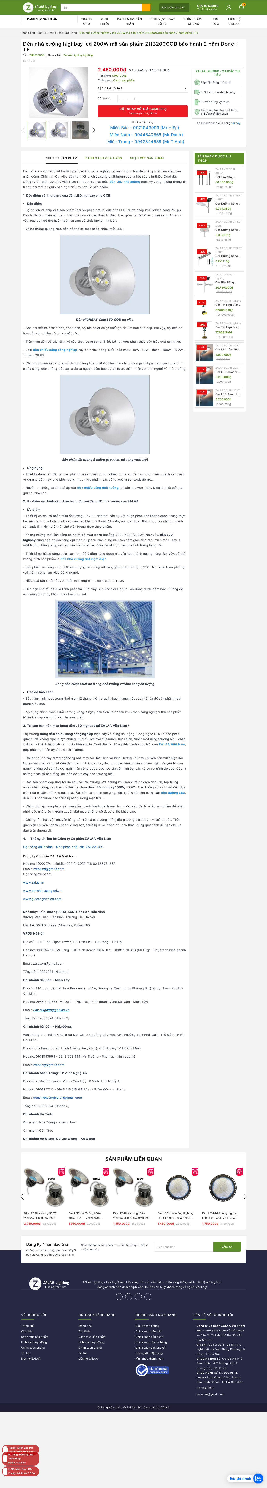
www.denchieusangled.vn (42, 891)
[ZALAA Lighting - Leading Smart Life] (40, 7)
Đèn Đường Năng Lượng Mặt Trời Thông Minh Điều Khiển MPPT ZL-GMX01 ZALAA (226, 203)
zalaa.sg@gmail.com (49, 1065)
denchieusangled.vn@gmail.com (57, 1097)
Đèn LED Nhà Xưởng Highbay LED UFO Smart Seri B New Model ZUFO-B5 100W (175, 1218)
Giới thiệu (104, 21)
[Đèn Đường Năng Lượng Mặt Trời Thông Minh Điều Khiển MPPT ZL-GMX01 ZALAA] (204, 204)
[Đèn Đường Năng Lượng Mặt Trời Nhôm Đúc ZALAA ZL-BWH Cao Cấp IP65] (204, 231)
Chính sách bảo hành (149, 1336)
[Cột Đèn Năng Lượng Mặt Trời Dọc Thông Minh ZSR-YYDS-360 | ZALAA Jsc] (204, 178)
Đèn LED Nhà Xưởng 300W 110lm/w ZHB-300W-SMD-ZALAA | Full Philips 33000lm (41, 1218)
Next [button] (94, 130)
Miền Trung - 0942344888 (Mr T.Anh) (146, 141)
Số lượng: (104, 98)
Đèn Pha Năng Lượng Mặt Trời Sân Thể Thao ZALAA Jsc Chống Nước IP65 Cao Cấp (228, 282)
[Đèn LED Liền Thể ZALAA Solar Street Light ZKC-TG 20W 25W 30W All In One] (204, 352)
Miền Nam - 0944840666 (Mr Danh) (146, 134)
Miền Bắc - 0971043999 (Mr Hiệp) (144, 127)
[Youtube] (147, 1296)
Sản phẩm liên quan (133, 1159)
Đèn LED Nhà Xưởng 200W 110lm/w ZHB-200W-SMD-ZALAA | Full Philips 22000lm (86, 1218)
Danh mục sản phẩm (129, 21)
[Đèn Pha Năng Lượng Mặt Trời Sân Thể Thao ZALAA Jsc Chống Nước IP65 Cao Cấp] (204, 283)
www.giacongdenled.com (42, 899)
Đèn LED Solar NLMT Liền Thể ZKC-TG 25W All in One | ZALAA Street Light (229, 394)
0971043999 (205, 1388)
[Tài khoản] (228, 7)
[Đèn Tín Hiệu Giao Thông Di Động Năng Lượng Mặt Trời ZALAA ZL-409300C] (204, 330)
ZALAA (165, 1407)
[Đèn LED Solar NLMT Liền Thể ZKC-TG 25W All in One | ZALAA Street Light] (204, 397)
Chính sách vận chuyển (150, 1347)
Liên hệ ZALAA (234, 21)
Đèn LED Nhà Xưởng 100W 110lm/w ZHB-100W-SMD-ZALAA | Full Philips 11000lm (133, 1218)
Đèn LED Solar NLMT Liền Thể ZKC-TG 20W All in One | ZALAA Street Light (229, 372)
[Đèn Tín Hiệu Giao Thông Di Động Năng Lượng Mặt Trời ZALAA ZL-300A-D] (204, 308)
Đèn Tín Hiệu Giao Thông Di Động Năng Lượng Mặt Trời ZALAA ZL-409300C (229, 327)
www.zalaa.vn (33, 882)
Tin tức (215, 21)
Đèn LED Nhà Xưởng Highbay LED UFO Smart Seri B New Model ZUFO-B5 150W (220, 1218)
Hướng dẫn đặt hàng (149, 1353)
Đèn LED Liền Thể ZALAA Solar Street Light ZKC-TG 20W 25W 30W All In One (228, 349)
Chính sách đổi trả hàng (151, 1342)
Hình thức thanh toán (149, 1358)
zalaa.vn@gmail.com (210, 1394)
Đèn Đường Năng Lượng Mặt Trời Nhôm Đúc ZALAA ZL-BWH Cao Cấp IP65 (227, 230)
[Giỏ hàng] (241, 8)
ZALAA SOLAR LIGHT (227, 345)
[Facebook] (119, 1296)
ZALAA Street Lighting (228, 300)
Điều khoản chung (147, 1325)
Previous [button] (23, 130)
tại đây (236, 123)
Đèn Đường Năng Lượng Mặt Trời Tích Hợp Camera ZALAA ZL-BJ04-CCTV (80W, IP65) (228, 256)
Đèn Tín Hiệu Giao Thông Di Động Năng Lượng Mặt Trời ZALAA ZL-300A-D (229, 305)
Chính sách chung (193, 21)
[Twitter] (128, 1296)
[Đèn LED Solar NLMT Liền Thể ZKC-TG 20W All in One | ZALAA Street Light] (204, 375)
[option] (58, 92)
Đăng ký (227, 1246)
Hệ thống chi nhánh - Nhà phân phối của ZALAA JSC (63, 847)
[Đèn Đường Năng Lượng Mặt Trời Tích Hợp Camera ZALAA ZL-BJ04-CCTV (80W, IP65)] (204, 257)
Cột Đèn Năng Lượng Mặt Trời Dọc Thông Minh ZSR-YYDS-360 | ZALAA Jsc (228, 177)
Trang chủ (86, 21)
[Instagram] (138, 1296)
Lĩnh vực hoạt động (162, 21)
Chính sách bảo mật (148, 1331)
